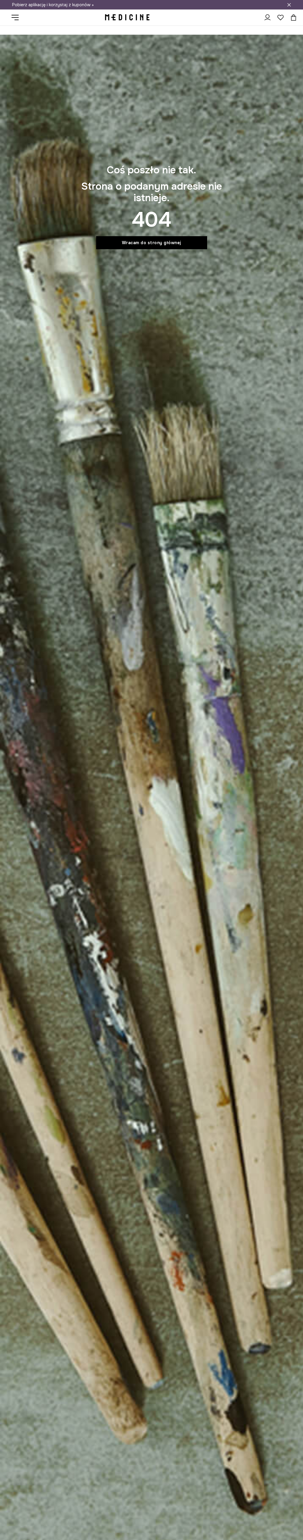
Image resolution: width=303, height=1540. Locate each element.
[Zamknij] (289, 4)
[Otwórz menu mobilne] (17, 17)
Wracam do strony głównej (151, 242)
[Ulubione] (280, 17)
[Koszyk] (292, 17)
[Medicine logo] (127, 17)
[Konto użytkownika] (267, 17)
